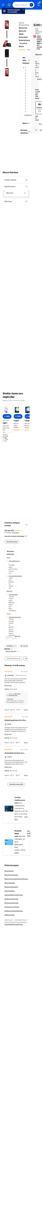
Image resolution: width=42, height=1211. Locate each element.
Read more (8, 685)
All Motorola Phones (11, 899)
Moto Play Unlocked (11, 875)
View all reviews (11, 542)
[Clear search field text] (28, 5)
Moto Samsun (9, 871)
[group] (28, 49)
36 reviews (15, 532)
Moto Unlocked (9, 883)
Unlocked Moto (9, 891)
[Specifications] (26, 186)
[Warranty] (24, 193)
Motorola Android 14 (11, 887)
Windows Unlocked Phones (13, 911)
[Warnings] (26, 201)
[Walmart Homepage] (9, 5)
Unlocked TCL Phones (11, 907)
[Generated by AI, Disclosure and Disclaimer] (13, 638)
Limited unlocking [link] (15, 617)
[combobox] (23, 5)
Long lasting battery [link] (15, 576)
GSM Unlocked (9, 915)
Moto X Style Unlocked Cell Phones (16, 879)
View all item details (30, 115)
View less (17, 636)
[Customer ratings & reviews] (26, 524)
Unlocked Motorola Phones (13, 895)
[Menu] (3, 5)
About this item (10, 172)
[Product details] (26, 180)
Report (26, 709)
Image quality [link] (13, 594)
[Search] (31, 5)
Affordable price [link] (14, 561)
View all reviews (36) (16, 784)
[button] (24, 60)
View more (10, 699)
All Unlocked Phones (11, 903)
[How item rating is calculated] (26, 536)
